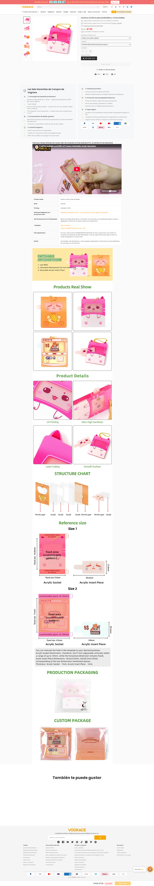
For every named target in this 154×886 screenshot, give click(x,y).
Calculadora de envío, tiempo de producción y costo (89, 850)
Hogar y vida (26, 860)
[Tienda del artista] (131, 7)
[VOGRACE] (27, 7)
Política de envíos (79, 857)
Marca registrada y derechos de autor (56, 855)
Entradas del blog (79, 867)
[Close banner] (152, 2)
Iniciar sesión (120, 848)
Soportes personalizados (30, 852)
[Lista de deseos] (119, 7)
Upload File (89, 58)
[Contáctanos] (112, 7)
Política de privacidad (52, 852)
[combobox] (67, 7)
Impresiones (26, 857)
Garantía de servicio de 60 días (93, 26)
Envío (82, 32)
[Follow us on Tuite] (72, 842)
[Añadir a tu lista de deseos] (46, 807)
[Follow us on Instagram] (58, 842)
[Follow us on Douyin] (81, 842)
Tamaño (83, 41)
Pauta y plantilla (79, 848)
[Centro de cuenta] (123, 7)
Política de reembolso (80, 860)
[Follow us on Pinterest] (77, 842)
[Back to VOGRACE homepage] (77, 830)
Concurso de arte (50, 862)
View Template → (66, 225)
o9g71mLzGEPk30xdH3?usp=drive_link (73, 228)
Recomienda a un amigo (124, 855)
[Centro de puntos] (127, 7)
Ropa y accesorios (28, 862)
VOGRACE (74, 877)
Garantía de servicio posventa (54, 860)
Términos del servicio (51, 850)
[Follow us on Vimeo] (91, 842)
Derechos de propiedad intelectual (55, 857)
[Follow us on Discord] (95, 842)
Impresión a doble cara (88, 35)
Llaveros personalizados (29, 848)
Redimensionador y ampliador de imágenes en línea (89, 855)
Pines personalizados (29, 855)
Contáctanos (78, 869)
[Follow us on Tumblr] (86, 842)
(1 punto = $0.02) (116, 23)
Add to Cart (123, 883)
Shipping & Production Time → (70, 212)
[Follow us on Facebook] (63, 842)
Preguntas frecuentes (80, 864)
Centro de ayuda (79, 862)
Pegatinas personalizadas (30, 850)
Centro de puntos (121, 852)
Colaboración (49, 864)
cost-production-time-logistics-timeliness (94, 212)
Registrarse (120, 850)
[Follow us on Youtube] (67, 842)
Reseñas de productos (29, 864)
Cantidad (84, 48)
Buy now (115, 2)
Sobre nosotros (50, 848)
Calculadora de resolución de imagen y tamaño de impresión (92, 852)
